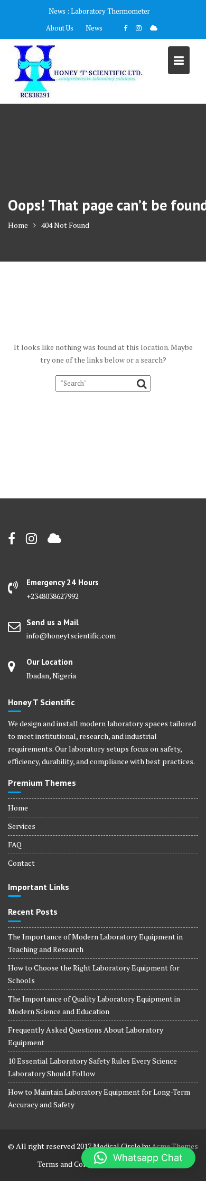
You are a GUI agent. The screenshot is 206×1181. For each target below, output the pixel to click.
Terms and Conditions (74, 1164)
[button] (138, 1157)
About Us (59, 28)
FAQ (15, 844)
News (94, 28)
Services (21, 826)
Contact (21, 863)
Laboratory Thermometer (110, 11)
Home (18, 808)
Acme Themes (175, 1146)
